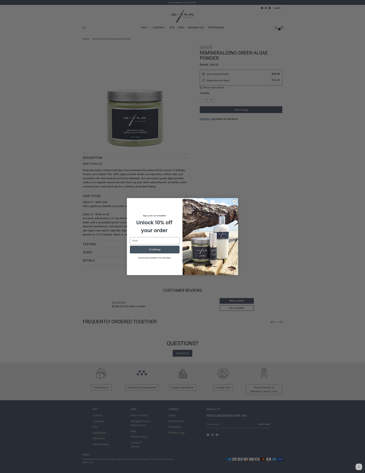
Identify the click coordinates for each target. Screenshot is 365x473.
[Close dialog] (234, 201)
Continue (155, 249)
